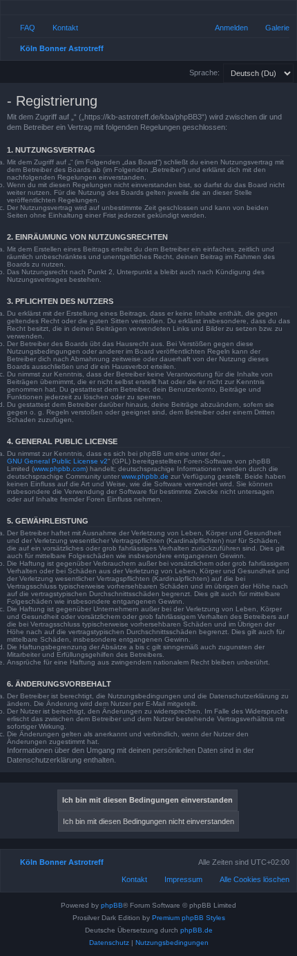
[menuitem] (271, 27)
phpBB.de (196, 930)
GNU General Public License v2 (57, 461)
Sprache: (204, 72)
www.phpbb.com (60, 468)
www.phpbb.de (145, 476)
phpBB (112, 905)
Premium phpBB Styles (188, 917)
